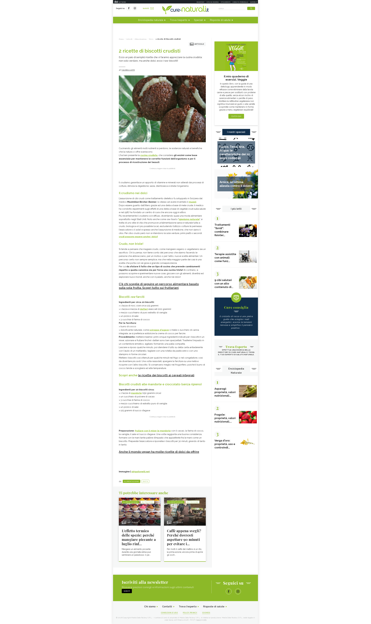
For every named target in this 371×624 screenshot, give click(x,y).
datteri (144, 309)
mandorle (136, 393)
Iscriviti (146, 8)
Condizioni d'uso (169, 613)
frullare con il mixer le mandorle (153, 430)
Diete (145, 481)
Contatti (167, 606)
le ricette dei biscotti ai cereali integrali (166, 375)
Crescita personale (240, 2)
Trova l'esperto (178, 20)
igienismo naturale (189, 219)
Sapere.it (253, 2)
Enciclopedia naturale (150, 20)
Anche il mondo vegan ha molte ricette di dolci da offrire (159, 452)
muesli (192, 202)
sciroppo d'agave (159, 330)
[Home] (185, 10)
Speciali (198, 20)
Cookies (206, 613)
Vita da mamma (213, 2)
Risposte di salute (220, 20)
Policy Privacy (190, 613)
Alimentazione (131, 481)
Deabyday (200, 2)
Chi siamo (150, 606)
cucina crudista (149, 155)
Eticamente (225, 2)
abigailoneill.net (140, 471)
